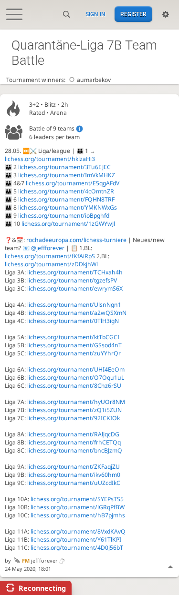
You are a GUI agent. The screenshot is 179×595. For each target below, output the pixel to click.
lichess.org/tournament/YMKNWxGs (67, 207)
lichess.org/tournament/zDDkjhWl (51, 264)
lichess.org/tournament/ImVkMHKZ (66, 175)
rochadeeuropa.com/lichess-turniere (76, 240)
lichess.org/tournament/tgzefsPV (72, 280)
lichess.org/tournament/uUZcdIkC (73, 483)
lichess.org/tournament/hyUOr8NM (76, 402)
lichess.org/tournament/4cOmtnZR (66, 191)
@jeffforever (47, 248)
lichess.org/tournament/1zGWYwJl (68, 224)
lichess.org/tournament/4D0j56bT (77, 548)
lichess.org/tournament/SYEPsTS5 (77, 499)
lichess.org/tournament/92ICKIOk (73, 418)
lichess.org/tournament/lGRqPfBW (78, 507)
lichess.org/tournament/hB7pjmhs (78, 515)
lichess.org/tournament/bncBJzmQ (74, 450)
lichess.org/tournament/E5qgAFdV (72, 183)
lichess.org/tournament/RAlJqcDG (73, 434)
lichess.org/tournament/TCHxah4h (75, 272)
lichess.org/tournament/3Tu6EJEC (64, 167)
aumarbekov (94, 80)
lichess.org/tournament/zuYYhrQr (74, 353)
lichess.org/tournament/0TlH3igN (73, 321)
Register (133, 14)
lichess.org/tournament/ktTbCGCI (73, 337)
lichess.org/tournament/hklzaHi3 (50, 159)
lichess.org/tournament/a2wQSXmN (76, 313)
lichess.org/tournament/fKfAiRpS (50, 256)
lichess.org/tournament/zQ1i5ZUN (74, 410)
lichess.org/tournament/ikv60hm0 (73, 475)
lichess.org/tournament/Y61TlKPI (76, 539)
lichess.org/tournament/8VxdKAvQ (78, 531)
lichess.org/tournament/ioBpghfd (63, 216)
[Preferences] (165, 14)
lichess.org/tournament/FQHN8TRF (66, 199)
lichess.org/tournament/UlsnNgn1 (74, 305)
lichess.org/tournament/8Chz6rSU (74, 386)
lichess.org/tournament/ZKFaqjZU (73, 467)
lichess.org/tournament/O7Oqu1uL (75, 377)
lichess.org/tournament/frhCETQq (74, 442)
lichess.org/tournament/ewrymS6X (75, 288)
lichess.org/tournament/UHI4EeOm (76, 369)
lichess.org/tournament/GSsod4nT (74, 345)
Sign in (95, 14)
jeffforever (40, 560)
